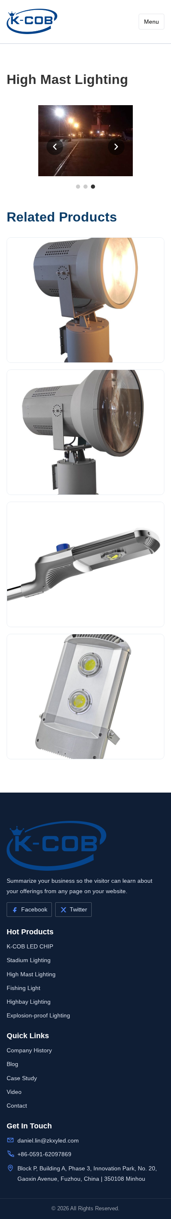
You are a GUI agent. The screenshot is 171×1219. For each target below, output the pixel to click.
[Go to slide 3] (93, 187)
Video (14, 1091)
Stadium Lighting (29, 960)
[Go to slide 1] (78, 187)
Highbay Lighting (29, 1001)
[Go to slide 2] (85, 187)
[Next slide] (116, 146)
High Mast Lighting (31, 974)
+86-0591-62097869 (44, 1154)
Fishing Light (23, 988)
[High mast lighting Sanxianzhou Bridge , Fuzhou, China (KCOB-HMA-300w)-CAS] (32, 21)
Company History (29, 1050)
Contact (17, 1105)
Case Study (22, 1078)
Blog (12, 1064)
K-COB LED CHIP (30, 946)
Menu (151, 21)
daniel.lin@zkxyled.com (48, 1140)
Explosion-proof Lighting (38, 1015)
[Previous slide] (54, 146)
